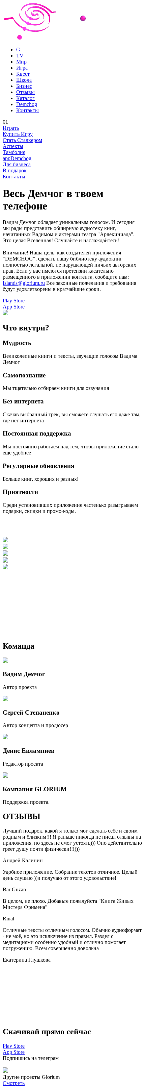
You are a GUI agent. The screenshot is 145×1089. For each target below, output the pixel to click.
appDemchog (17, 158)
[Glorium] (72, 38)
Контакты (14, 176)
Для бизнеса (17, 164)
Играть (11, 128)
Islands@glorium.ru (24, 283)
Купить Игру (18, 134)
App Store (14, 307)
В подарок (15, 170)
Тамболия (14, 152)
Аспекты (13, 146)
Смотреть (14, 1083)
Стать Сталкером (22, 140)
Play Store (14, 300)
